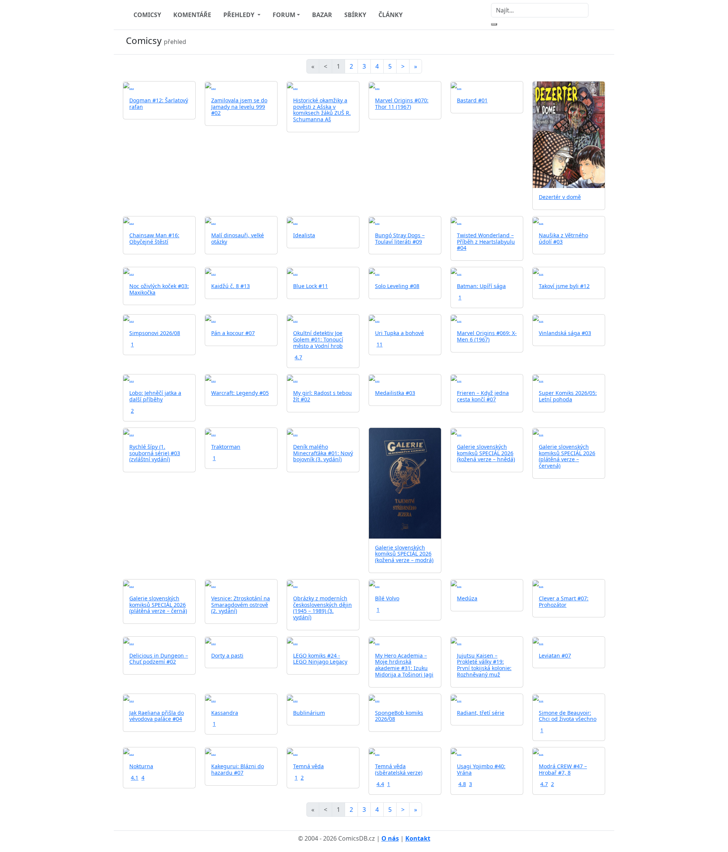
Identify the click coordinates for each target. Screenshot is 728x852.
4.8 (462, 784)
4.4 (380, 784)
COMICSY (147, 15)
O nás (390, 838)
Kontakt (417, 838)
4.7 (298, 357)
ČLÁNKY (390, 15)
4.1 (134, 777)
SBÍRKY (355, 15)
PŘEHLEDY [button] (239, 15)
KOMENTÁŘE (192, 15)
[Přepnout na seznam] (600, 42)
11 (380, 344)
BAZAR (322, 15)
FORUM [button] (284, 15)
